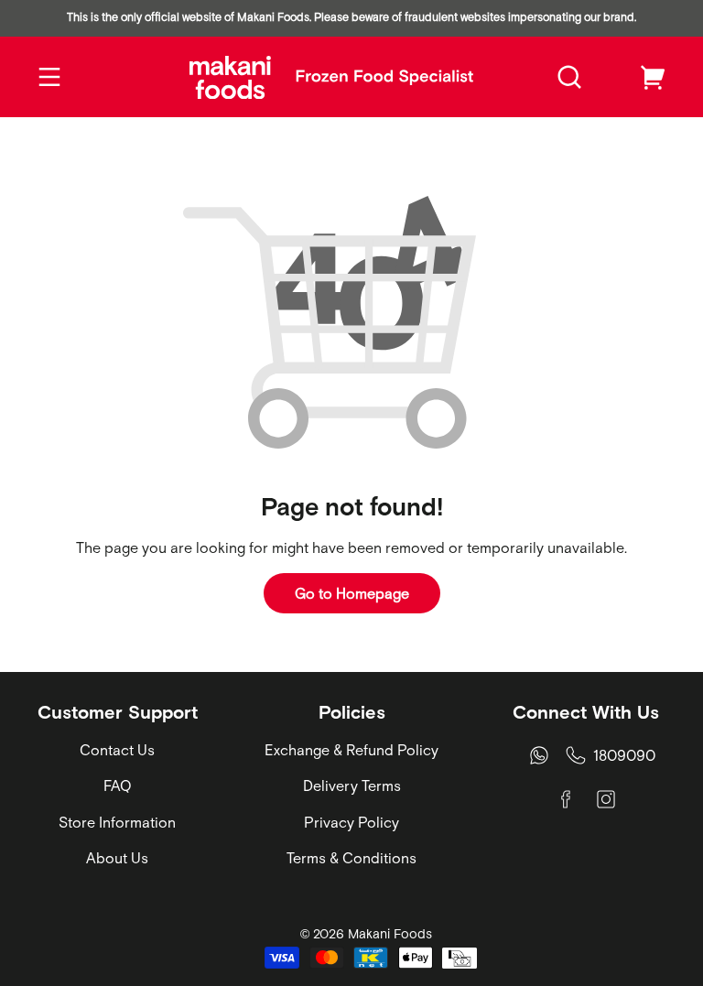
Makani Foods (390, 933)
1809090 (624, 755)
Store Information (117, 822)
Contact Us (117, 750)
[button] (569, 77)
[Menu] (49, 77)
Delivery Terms (352, 785)
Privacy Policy (351, 822)
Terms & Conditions (351, 858)
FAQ (117, 785)
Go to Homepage (352, 593)
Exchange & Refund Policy (351, 750)
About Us (117, 858)
